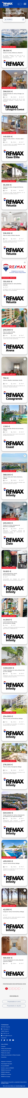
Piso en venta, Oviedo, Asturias (11, 235)
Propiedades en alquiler (14, 1006)
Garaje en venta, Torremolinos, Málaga (13, 911)
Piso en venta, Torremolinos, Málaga (13, 718)
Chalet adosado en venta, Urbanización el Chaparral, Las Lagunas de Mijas (14, 815)
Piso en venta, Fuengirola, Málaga (12, 766)
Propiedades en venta (14, 1001)
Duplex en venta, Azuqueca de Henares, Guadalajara (11, 526)
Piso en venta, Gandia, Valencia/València (9, 332)
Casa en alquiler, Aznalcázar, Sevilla (12, 380)
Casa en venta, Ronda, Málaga (11, 863)
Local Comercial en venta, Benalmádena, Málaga (10, 574)
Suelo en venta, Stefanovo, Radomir (13, 52)
